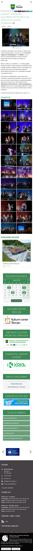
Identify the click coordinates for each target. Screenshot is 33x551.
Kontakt (4, 465)
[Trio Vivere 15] (9, 183)
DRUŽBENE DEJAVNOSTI (11, 423)
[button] (2, 451)
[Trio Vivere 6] (24, 127)
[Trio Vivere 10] (24, 149)
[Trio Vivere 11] (9, 161)
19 (12, 292)
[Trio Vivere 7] (9, 138)
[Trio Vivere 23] (9, 228)
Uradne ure (6, 492)
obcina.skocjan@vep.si (10, 484)
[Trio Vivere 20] (24, 206)
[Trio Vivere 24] (24, 228)
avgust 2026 (16, 280)
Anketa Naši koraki (16, 384)
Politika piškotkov (18, 545)
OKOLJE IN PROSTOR (10, 418)
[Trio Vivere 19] (9, 206)
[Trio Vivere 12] (24, 161)
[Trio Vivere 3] (9, 116)
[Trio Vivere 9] (9, 149)
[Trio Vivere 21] (9, 217)
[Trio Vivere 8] (24, 138)
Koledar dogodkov (16, 276)
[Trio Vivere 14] (24, 172)
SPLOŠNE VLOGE (9, 433)
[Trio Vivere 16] (24, 183)
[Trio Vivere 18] (24, 194)
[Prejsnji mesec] (5, 280)
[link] (16, 10)
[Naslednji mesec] (28, 280)
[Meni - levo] (2, 2)
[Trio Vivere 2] (24, 105)
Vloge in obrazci (16, 412)
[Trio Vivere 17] (9, 194)
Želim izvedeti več (6, 549)
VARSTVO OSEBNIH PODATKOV (13, 438)
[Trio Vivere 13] (9, 172)
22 (24, 292)
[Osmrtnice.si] (16, 452)
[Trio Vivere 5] (9, 127)
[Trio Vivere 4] (24, 116)
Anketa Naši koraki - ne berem (16, 387)
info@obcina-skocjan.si (10, 481)
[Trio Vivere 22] (24, 217)
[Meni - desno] (31, 2)
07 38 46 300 (7, 475)
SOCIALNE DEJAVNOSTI (11, 428)
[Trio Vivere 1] (9, 105)
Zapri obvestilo (15, 549)
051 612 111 (7, 478)
